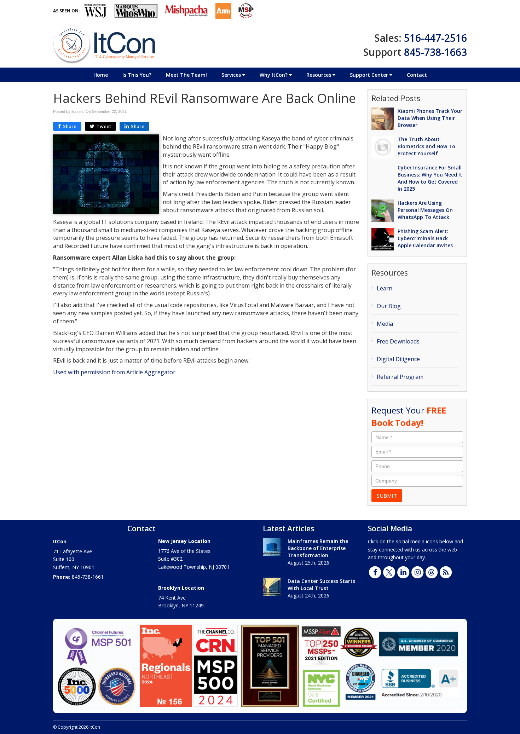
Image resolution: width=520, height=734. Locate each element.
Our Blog (389, 306)
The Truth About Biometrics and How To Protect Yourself (426, 146)
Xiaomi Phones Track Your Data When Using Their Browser (430, 118)
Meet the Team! (186, 74)
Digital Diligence (398, 359)
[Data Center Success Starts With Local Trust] (272, 587)
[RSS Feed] (446, 571)
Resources (319, 74)
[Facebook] (375, 571)
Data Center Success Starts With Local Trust (321, 584)
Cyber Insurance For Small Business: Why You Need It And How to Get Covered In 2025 (430, 178)
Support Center (369, 74)
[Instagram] (417, 571)
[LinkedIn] (403, 571)
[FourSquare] (431, 571)
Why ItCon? (274, 74)
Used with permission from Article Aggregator (114, 372)
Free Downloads (398, 341)
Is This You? (136, 74)
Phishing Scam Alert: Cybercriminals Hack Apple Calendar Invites (425, 238)
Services (231, 74)
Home (100, 74)
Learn (384, 288)
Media (385, 324)
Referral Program (400, 377)
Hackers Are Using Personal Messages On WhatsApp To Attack (425, 210)
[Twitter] (389, 571)
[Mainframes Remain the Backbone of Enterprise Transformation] (272, 547)
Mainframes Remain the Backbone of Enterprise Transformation (318, 548)
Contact (417, 74)
